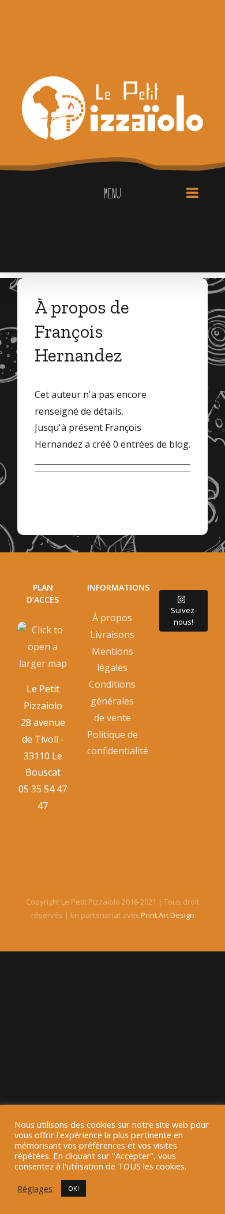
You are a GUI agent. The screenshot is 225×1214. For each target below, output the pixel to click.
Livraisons (112, 634)
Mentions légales (112, 659)
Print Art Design (167, 915)
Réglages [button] (34, 1188)
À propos (112, 617)
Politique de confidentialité (112, 743)
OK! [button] (73, 1188)
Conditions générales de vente (112, 701)
